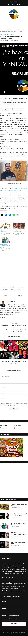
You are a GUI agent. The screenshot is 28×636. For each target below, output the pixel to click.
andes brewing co (10, 586)
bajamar (3, 593)
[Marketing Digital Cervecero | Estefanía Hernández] (4, 516)
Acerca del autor (14, 1)
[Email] (17, 4)
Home (1, 30)
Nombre (4, 601)
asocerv (23, 591)
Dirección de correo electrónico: (10, 615)
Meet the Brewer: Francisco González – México (5, 245)
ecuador (3, 287)
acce (17, 588)
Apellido (4, 608)
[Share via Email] (22, 296)
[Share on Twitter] (19, 296)
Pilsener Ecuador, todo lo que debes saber (19, 505)
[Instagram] (12, 4)
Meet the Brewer (18, 30)
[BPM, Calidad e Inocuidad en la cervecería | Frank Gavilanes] (4, 535)
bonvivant (8, 585)
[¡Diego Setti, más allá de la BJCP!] (4, 544)
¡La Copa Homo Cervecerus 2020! (17, 230)
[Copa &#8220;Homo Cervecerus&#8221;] (6, 226)
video (19, 289)
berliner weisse (19, 585)
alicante (13, 585)
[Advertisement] (14, 267)
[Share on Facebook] (18, 296)
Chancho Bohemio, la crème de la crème (14, 361)
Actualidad (8, 30)
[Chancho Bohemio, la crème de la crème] (14, 349)
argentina (8, 588)
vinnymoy (7, 40)
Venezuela (12, 289)
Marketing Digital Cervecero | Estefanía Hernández (19, 514)
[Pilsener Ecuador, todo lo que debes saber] (4, 507)
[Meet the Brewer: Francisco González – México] (6, 240)
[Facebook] (8, 4)
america (6, 590)
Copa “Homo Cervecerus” (3, 230)
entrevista (10, 287)
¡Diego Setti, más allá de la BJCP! (18, 543)
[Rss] (19, 4)
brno (7, 593)
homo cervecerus (19, 287)
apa (19, 583)
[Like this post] (16, 296)
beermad (15, 583)
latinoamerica (4, 289)
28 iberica (18, 586)
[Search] (26, 24)
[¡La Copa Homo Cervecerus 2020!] (19, 226)
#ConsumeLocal (5, 583)
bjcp (11, 583)
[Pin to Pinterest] (21, 296)
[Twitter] (10, 4)
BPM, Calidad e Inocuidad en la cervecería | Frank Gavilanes (19, 533)
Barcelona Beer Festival (15, 591)
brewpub (13, 588)
